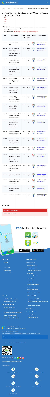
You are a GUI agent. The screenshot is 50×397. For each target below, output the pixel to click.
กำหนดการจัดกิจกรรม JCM (33, 317)
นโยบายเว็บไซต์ (5, 361)
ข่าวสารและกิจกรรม (31, 312)
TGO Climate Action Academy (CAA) (13, 386)
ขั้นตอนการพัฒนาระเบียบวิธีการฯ (10, 213)
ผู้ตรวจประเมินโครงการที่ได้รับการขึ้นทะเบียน (12, 318)
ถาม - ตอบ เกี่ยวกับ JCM (8, 273)
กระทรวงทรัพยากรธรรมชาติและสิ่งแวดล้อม (36, 373)
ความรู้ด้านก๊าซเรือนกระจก (36, 386)
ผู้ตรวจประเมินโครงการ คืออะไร (9, 307)
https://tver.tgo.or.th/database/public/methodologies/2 (26, 31)
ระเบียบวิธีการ (5, 296)
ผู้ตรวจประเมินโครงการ (8, 304)
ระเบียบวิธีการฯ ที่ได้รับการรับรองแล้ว (10, 210)
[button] (47, 2)
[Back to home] (10, 2)
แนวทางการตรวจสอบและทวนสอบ (10, 315)
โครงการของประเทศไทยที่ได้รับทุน (34, 299)
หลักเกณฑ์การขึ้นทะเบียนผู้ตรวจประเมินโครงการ (12, 312)
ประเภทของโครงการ (7, 265)
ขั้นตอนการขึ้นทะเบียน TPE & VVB (10, 310)
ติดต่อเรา (4, 357)
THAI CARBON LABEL (37, 379)
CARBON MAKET (13, 379)
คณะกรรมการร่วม (7, 270)
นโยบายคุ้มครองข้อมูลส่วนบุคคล (15, 361)
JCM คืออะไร (5, 260)
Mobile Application (13, 393)
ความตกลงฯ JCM (7, 267)
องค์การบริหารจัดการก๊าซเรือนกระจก (13, 373)
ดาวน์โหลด (29, 309)
